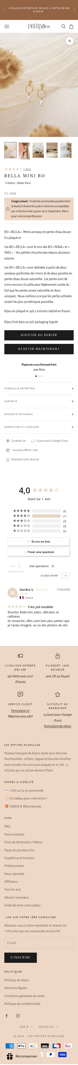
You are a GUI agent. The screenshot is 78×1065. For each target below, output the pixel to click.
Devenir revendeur (16, 897)
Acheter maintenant (39, 349)
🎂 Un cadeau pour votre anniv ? (25, 798)
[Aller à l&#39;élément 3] (38, 150)
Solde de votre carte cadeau (22, 905)
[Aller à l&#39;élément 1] (10, 150)
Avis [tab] (12, 566)
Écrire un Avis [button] (41, 541)
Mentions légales (15, 988)
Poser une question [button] (41, 552)
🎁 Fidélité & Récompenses (22, 806)
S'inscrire (21, 957)
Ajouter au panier (39, 335)
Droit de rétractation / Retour (23, 842)
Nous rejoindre (14, 874)
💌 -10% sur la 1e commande (23, 790)
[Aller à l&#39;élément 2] (24, 151)
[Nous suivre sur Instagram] (18, 1016)
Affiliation (11, 881)
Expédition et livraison (19, 858)
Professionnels (14, 866)
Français (46, 1026)
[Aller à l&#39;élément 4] (52, 150)
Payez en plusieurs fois (19, 850)
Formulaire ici (20, 710)
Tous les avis (12, 889)
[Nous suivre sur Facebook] (6, 1016)
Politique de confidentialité (22, 1004)
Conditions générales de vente (24, 996)
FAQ (7, 826)
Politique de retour (16, 980)
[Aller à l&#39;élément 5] (66, 150)
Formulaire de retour (57, 726)
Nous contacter (14, 834)
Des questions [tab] (39, 566)
